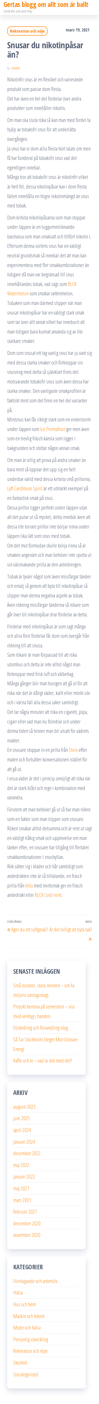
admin (16, 68)
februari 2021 (25, 1211)
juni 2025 (21, 1118)
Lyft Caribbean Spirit (25, 488)
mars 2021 (22, 1199)
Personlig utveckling (30, 1339)
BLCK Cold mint (48, 894)
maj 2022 (21, 1164)
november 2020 (26, 1234)
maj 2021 (21, 1188)
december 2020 (27, 1223)
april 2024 (22, 1129)
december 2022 (27, 1153)
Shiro (73, 749)
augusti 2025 (24, 1106)
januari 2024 (24, 1141)
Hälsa (18, 1292)
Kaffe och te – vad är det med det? (42, 1060)
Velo (29, 885)
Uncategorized (25, 1374)
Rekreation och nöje (27, 31)
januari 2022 (24, 1176)
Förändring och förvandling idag (40, 1027)
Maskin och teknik (28, 1315)
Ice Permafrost (52, 428)
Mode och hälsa (27, 1327)
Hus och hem (24, 1304)
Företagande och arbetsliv (35, 1280)
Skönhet (20, 1362)
